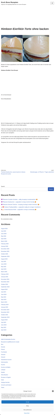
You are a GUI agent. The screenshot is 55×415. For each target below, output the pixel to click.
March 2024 (4, 302)
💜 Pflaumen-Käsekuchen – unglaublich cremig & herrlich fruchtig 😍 (18, 202)
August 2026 (4, 228)
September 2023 (5, 317)
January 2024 (4, 307)
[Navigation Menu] (52, 3)
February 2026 (5, 243)
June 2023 (3, 324)
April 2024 (3, 299)
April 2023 (3, 330)
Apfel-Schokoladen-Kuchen (8, 339)
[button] (53, 391)
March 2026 (4, 241)
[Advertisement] (27, 17)
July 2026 (3, 231)
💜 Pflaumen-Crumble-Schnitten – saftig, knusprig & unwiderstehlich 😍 (19, 199)
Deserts (3, 347)
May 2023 (3, 327)
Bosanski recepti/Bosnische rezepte (10, 341)
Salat (2, 379)
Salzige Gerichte (5, 382)
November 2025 (5, 251)
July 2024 (3, 292)
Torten (2, 387)
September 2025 (5, 256)
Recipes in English (6, 377)
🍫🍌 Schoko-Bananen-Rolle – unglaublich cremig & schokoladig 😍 (18, 209)
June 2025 (3, 264)
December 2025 (5, 248)
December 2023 (5, 309)
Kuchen (3, 364)
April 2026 (3, 238)
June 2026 (3, 233)
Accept (27, 402)
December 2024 (5, 279)
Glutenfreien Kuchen (6, 359)
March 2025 (4, 271)
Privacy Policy (27, 413)
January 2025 (4, 276)
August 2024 (4, 289)
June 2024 (3, 294)
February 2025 (5, 274)
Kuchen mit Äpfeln (5, 367)
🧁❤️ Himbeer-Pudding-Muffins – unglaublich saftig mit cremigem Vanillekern (21, 207)
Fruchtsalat (4, 352)
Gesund (3, 357)
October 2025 (4, 254)
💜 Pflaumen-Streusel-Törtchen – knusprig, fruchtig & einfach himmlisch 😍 (20, 204)
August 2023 (4, 319)
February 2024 (5, 304)
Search (3, 186)
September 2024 (5, 286)
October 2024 (4, 284)
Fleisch (3, 349)
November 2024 (5, 281)
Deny (27, 405)
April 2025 (3, 269)
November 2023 (5, 312)
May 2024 (3, 297)
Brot (2, 344)
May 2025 (3, 266)
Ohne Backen (4, 374)
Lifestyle (3, 369)
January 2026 (4, 246)
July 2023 (3, 322)
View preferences (27, 409)
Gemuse (3, 354)
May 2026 (3, 236)
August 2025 (4, 259)
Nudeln (3, 372)
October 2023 (4, 314)
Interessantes (4, 362)
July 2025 (3, 261)
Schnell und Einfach (6, 385)
